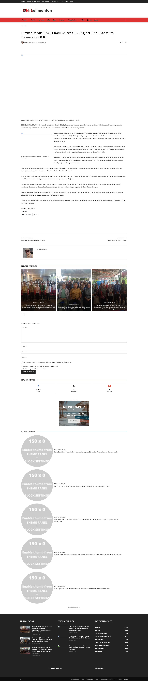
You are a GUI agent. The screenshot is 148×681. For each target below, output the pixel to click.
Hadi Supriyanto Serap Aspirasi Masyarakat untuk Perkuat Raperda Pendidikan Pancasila (82, 588)
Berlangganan (109, 385)
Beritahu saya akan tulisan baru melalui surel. (37, 369)
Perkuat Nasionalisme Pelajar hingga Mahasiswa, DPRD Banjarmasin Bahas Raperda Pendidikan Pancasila (87, 554)
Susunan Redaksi (74, 679)
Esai (43, 1)
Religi (38, 1)
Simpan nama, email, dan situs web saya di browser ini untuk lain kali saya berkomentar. (47, 362)
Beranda (23, 26)
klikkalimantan (30, 42)
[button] (125, 20)
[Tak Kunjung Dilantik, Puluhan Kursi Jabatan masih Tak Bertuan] (63, 638)
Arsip (71, 1)
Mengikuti (74, 385)
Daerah (47, 1)
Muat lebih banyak (73, 607)
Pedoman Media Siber (87, 679)
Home (126, 679)
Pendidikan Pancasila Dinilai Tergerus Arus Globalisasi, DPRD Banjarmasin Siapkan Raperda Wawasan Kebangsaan (109, 307)
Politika (29, 1)
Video (62, 1)
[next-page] (25, 314)
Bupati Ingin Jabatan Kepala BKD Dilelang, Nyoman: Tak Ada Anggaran (79, 647)
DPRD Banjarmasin (38, 302)
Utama (22, 1)
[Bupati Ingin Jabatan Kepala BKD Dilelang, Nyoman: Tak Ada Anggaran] (63, 648)
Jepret (66, 1)
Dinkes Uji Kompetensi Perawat (117, 240)
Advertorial (55, 1)
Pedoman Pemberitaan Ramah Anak (105, 679)
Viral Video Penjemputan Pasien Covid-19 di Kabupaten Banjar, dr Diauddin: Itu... (79, 628)
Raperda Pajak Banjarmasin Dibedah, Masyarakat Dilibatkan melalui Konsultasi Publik (81, 486)
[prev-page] (22, 314)
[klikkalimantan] (22, 42)
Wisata (34, 1)
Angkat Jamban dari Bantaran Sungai (33, 240)
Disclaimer (120, 679)
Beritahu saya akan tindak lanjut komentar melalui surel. (40, 366)
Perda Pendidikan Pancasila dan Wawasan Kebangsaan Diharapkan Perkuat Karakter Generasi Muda (38, 307)
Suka (38, 385)
